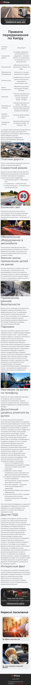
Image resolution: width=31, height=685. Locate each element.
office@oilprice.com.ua (15, 681)
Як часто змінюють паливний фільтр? (13, 666)
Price (5, 2)
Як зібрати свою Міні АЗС (11, 639)
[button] (28, 2)
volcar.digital (19, 683)
